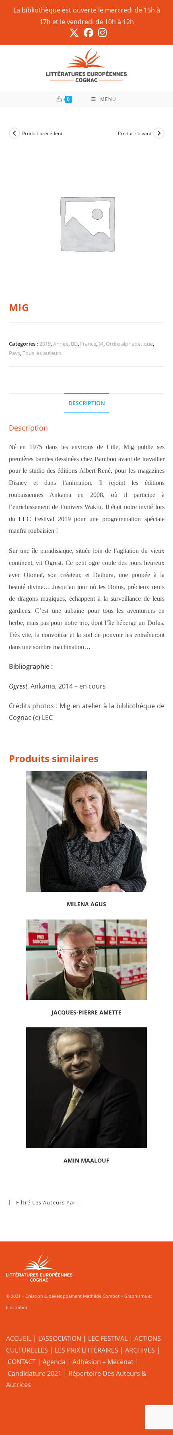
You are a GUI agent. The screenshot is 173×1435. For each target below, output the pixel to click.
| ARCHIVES (138, 1350)
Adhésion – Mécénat (103, 1361)
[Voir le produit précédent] (14, 133)
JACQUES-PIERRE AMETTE (86, 1012)
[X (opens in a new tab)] (74, 32)
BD (74, 343)
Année (60, 343)
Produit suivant (134, 133)
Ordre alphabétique (129, 343)
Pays (14, 353)
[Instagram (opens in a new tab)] (101, 32)
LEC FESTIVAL (108, 1338)
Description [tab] (86, 403)
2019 (45, 343)
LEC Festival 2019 (44, 518)
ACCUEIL (18, 1338)
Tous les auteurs (42, 353)
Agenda (54, 1361)
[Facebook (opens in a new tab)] (88, 32)
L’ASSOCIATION (59, 1338)
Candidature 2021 (35, 1373)
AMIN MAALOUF (86, 1160)
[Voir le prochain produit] (159, 133)
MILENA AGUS (86, 904)
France (88, 343)
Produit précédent (42, 133)
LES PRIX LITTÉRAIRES (86, 1350)
